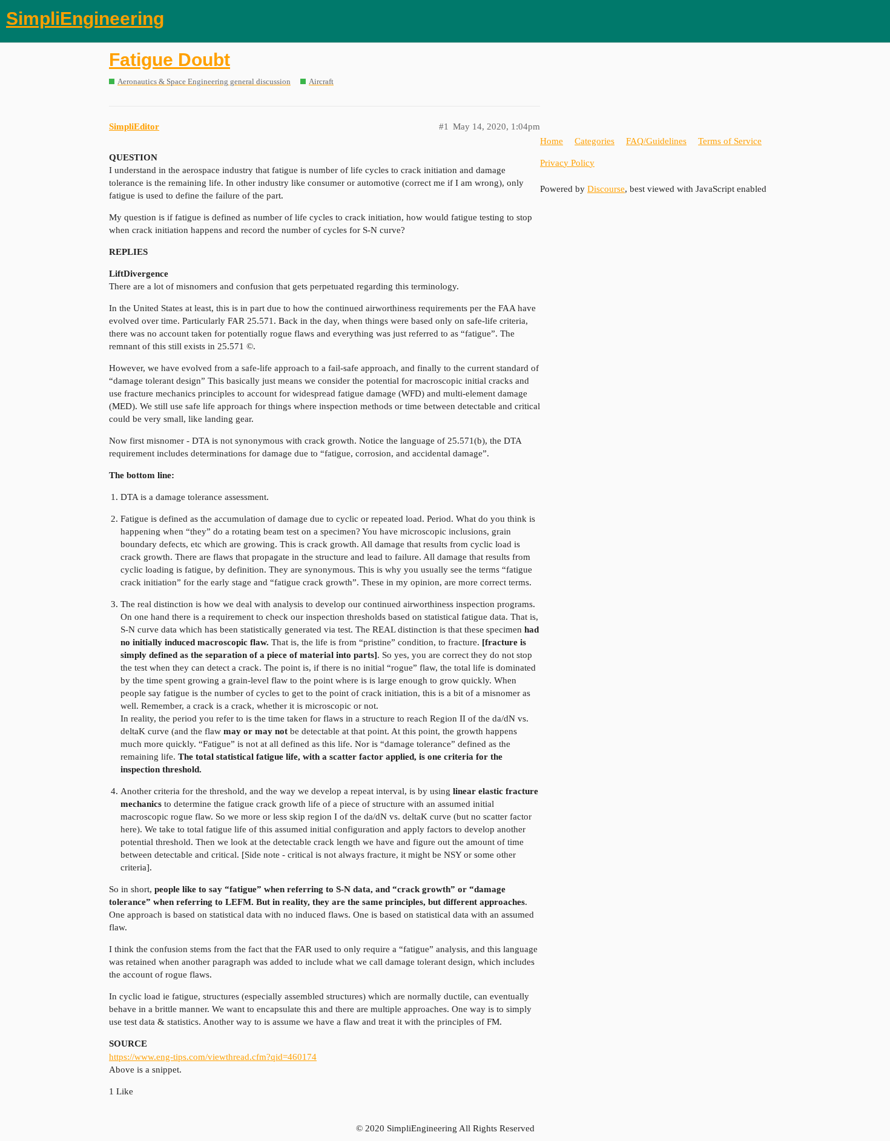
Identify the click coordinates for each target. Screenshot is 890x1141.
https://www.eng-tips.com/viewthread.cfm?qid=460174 (213, 1057)
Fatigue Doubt (169, 60)
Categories (595, 141)
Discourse (606, 189)
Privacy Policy (567, 163)
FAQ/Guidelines (656, 141)
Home (551, 141)
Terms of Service (730, 141)
